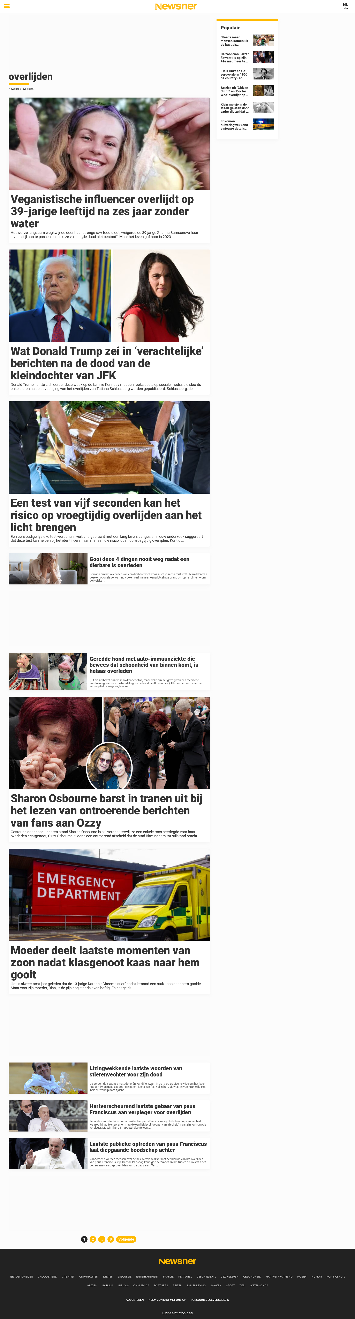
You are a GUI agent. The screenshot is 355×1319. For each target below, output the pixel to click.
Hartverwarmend (279, 1276)
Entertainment (147, 1276)
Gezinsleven (230, 1276)
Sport (230, 1285)
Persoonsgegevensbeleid (210, 1299)
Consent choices (177, 1313)
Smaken (215, 1285)
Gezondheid (252, 1276)
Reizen (177, 1285)
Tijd (242, 1285)
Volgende (126, 1239)
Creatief (68, 1276)
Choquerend (47, 1276)
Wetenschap (259, 1285)
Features (185, 1276)
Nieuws (123, 1285)
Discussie (124, 1276)
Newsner (14, 88)
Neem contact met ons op (167, 1299)
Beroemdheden (21, 1276)
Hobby (302, 1276)
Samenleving (196, 1285)
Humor (316, 1276)
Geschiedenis (206, 1276)
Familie (168, 1276)
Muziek (92, 1285)
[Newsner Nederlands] (176, 6)
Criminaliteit (88, 1276)
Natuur (107, 1285)
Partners (161, 1285)
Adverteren (135, 1299)
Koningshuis (335, 1276)
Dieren (108, 1276)
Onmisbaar (141, 1285)
